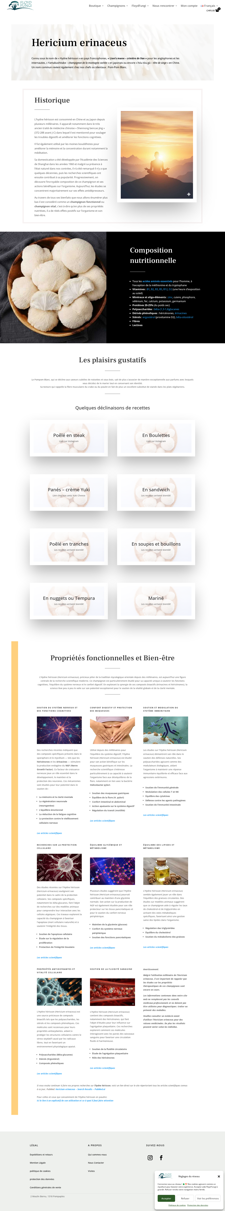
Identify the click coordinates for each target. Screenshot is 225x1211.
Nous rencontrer (163, 6)
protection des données (42, 1179)
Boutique (95, 6)
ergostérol (149, 317)
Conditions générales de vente (45, 1187)
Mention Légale (38, 1162)
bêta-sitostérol (184, 317)
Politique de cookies (177, 1205)
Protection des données (197, 1205)
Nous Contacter (96, 1162)
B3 (156, 289)
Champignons (116, 6)
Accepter (166, 1198)
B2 (152, 289)
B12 (165, 289)
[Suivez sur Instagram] (150, 1158)
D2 (170, 289)
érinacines (181, 313)
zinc (170, 297)
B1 (148, 289)
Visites (91, 1171)
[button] (218, 1176)
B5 (160, 289)
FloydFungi (139, 6)
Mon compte (189, 6)
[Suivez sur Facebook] (161, 1158)
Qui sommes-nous (97, 1154)
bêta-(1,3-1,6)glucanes (166, 309)
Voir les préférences (208, 1198)
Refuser (185, 1198)
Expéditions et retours (41, 1154)
